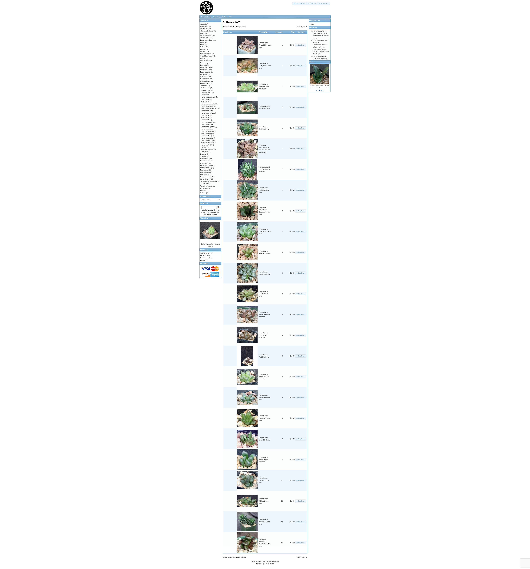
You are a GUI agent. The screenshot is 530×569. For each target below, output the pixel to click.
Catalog (208, 17)
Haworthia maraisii (207, 129)
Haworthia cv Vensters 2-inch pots (264, 294)
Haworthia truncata (207, 140)
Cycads (203, 58)
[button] (299, 3)
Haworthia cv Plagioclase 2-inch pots (263, 335)
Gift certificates (205, 81)
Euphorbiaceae (205, 72)
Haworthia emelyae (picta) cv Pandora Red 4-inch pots (321, 51)
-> (204, 83)
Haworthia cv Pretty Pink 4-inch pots (265, 45)
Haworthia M (205, 124)
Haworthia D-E (206, 111)
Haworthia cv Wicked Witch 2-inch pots (264, 459)
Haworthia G (205, 117)
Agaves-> (203, 28)
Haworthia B (205, 99)
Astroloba (204, 85)
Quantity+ (279, 32)
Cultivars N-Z (226, 17)
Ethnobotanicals (205, 67)
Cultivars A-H (205, 88)
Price (293, 32)
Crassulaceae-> (205, 54)
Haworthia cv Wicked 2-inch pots (263, 501)
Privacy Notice (205, 255)
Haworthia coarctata (208, 104)
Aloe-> (202, 33)
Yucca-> (203, 193)
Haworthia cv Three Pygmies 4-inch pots (264, 86)
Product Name (264, 32)
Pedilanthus (204, 170)
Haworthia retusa (207, 138)
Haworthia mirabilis (207, 131)
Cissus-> (203, 51)
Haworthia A (205, 95)
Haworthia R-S (206, 136)
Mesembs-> (204, 158)
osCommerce (269, 564)
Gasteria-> (203, 76)
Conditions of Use (206, 258)
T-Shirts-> (203, 183)
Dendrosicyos (205, 63)
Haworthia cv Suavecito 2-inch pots (264, 397)
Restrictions (227, 32)
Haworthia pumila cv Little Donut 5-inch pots (264, 169)
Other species (205, 163)
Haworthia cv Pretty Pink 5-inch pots (265, 66)
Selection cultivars (207, 149)
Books (202, 44)
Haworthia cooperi (207, 106)
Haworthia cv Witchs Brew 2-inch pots (264, 376)
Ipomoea (203, 154)
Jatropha (203, 156)
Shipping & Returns (206, 253)
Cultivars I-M (205, 90)
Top (202, 17)
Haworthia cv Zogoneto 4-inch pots (264, 522)
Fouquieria (203, 74)
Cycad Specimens (206, 56)
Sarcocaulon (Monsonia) (208, 181)
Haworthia (216, 17)
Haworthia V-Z (206, 145)
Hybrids (203, 147)
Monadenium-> (205, 161)
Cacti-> (202, 49)
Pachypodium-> (205, 168)
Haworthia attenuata (207, 97)
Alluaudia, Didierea (206, 31)
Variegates (204, 152)
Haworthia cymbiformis (208, 108)
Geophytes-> (204, 79)
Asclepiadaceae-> (206, 35)
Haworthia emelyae (207, 113)
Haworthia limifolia (207, 122)
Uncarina (203, 190)
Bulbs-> (202, 47)
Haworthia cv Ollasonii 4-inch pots (264, 190)
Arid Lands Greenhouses (271, 561)
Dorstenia (203, 65)
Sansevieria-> (205, 179)
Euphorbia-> (204, 69)
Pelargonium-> (205, 172)
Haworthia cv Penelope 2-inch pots (264, 418)
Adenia (202, 24)
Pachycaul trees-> (206, 165)
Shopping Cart (314, 20)
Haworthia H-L (206, 120)
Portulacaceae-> (205, 177)
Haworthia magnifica (208, 127)
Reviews (312, 62)
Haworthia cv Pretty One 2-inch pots (265, 231)
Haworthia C (205, 101)
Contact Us (204, 260)
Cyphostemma (205, 60)
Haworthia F (205, 115)
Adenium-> (203, 26)
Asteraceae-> (204, 38)
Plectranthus (204, 174)
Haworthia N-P (206, 133)
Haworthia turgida (207, 142)
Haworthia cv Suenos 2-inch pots (264, 480)
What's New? (204, 218)
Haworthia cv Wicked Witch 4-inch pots (264, 314)
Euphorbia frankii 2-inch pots (210, 244)
